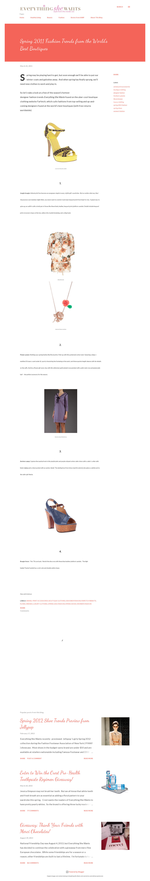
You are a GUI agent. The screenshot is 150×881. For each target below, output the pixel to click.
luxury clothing (118, 102)
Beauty (49, 17)
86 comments (33, 863)
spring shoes (117, 108)
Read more (88, 758)
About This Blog (96, 17)
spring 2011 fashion (120, 105)
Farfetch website (119, 96)
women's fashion (119, 111)
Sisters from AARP (77, 17)
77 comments (33, 811)
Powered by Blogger (76, 872)
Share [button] (115, 74)
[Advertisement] (57, 684)
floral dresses (117, 99)
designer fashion (119, 93)
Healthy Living (35, 17)
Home (22, 17)
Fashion (61, 17)
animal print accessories (121, 87)
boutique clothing (119, 90)
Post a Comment (34, 758)
